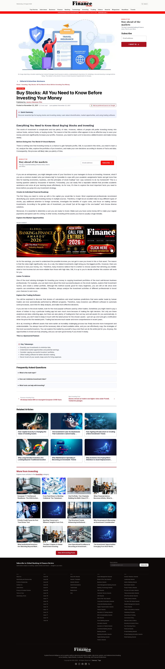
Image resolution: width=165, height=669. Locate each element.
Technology (76, 9)
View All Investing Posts (66, 553)
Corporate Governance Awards (105, 601)
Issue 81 (45, 587)
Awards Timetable (75, 579)
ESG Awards (100, 617)
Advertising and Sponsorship (24, 579)
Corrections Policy (129, 617)
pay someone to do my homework (94, 180)
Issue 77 (45, 598)
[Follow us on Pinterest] (76, 664)
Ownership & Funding (129, 615)
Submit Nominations (75, 585)
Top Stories (34, 9)
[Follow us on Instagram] (79, 664)
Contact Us (19, 585)
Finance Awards (101, 639)
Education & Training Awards (105, 612)
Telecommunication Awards (131, 593)
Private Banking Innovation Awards (133, 634)
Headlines (125, 9)
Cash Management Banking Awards (106, 585)
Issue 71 (45, 615)
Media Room (73, 590)
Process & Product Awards (131, 590)
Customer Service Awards (104, 593)
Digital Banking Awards (103, 637)
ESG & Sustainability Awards (104, 615)
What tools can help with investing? (32, 385)
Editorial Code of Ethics (130, 620)
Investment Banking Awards (104, 628)
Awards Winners (74, 582)
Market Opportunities (35, 218)
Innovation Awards (102, 623)
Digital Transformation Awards (105, 606)
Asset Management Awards (104, 576)
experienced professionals (96, 196)
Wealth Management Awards (131, 604)
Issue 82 (45, 585)
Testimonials (73, 587)
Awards (107, 9)
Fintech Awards (101, 609)
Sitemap (94, 660)
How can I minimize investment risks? (32, 379)
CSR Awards (100, 595)
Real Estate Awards (129, 585)
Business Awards (101, 582)
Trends (132, 9)
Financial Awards (128, 628)
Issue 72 (45, 612)
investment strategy (48, 188)
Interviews (43, 9)
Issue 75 (45, 604)
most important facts (98, 185)
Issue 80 (45, 590)
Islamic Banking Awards (130, 582)
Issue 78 (45, 595)
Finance (60, 9)
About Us (18, 576)
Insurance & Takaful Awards (104, 626)
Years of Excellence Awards (131, 609)
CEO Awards (100, 590)
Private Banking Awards (130, 631)
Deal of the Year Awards (103, 598)
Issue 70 (45, 617)
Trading (93, 9)
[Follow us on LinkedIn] (86, 664)
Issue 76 (45, 601)
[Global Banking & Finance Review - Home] (82, 3)
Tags (99, 660)
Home (18, 84)
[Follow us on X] (89, 664)
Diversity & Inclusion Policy (131, 623)
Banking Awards (101, 631)
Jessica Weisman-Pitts (34, 102)
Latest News (19, 587)
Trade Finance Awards (130, 598)
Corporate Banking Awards (104, 604)
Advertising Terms (21, 595)
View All (45, 620)
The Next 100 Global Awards (131, 601)
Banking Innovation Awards (104, 634)
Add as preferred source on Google (104, 105)
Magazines (115, 9)
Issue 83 (45, 582)
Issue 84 (45, 579)
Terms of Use (20, 593)
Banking (67, 9)
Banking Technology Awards (104, 587)
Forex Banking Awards (103, 620)
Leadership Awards (129, 579)
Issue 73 (45, 609)
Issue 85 (45, 576)
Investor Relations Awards (131, 576)
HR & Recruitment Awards (131, 595)
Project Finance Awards (130, 587)
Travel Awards (128, 606)
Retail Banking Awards (130, 637)
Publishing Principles (129, 612)
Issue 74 (45, 606)
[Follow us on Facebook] (82, 664)
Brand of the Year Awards (104, 579)
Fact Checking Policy (129, 626)
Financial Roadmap (40, 192)
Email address (113, 562)
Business (52, 9)
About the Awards (75, 576)
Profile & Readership (21, 582)
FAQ (71, 593)
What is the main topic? (27, 373)
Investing (85, 9)
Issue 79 (45, 593)
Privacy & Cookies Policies (23, 590)
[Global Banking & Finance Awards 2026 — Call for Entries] (66, 240)
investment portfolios (82, 280)
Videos (100, 9)
